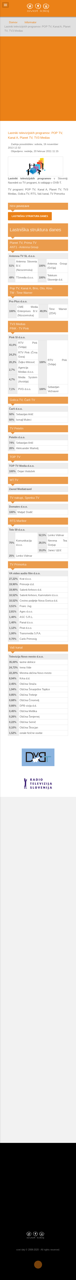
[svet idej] (38, 1235)
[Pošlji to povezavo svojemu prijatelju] (67, 143)
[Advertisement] (38, 79)
